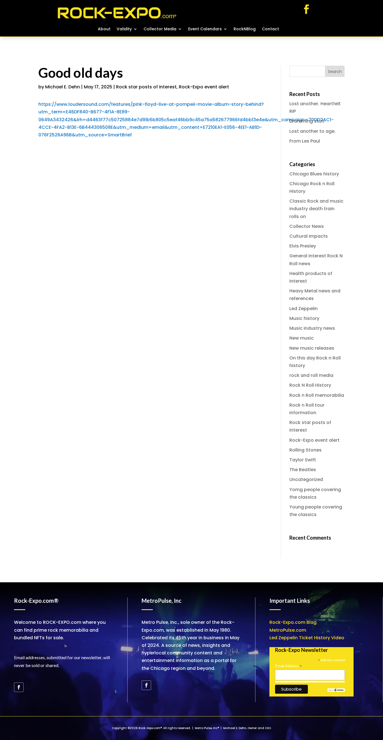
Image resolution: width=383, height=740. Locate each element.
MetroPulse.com (287, 630)
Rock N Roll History (310, 385)
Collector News (306, 226)
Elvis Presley (302, 246)
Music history (304, 318)
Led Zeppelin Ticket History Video (306, 637)
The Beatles (302, 469)
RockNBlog (245, 29)
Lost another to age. (312, 131)
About (104, 29)
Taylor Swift (302, 460)
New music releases (311, 348)
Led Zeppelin (303, 308)
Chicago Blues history (314, 174)
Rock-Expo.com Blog (293, 622)
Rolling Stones (305, 450)
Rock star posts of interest (146, 87)
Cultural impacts (308, 236)
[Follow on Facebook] (306, 9)
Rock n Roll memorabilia (316, 395)
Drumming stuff (307, 121)
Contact (270, 29)
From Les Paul (304, 141)
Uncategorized (306, 479)
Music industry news (312, 328)
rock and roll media (311, 375)
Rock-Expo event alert (204, 87)
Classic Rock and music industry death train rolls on (316, 208)
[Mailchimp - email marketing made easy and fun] (336, 690)
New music (301, 338)
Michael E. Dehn (62, 87)
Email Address (288, 666)
